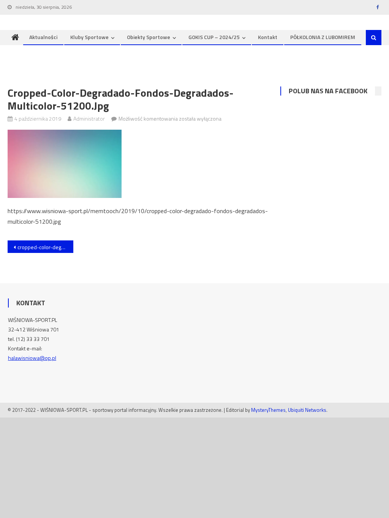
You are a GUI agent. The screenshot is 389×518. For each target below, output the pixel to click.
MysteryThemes (268, 410)
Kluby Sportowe (89, 37)
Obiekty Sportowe (148, 37)
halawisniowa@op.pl (32, 358)
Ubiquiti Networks (307, 410)
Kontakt (267, 37)
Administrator (89, 118)
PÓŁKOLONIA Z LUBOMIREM (322, 37)
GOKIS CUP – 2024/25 (214, 37)
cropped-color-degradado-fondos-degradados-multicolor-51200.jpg (45, 247)
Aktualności (43, 37)
